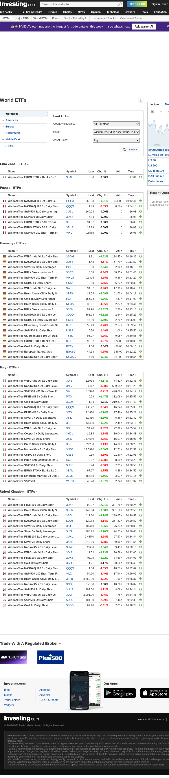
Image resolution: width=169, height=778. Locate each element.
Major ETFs (22, 18)
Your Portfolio (12, 700)
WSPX (70, 481)
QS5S (69, 454)
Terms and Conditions (150, 719)
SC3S (69, 460)
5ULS (69, 600)
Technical (113, 12)
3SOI (69, 515)
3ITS (69, 412)
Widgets (9, 705)
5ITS (69, 396)
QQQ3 (70, 201)
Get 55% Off (137, 4)
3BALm (70, 177)
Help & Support (48, 700)
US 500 (152, 165)
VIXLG (70, 277)
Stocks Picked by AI (75, 18)
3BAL (69, 470)
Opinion (96, 12)
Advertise (45, 695)
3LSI (69, 531)
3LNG (69, 547)
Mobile (8, 695)
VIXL (69, 232)
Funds (56, 18)
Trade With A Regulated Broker (29, 643)
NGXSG (71, 357)
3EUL (69, 222)
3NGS (69, 449)
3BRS (69, 423)
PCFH (69, 267)
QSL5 (69, 320)
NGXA (70, 304)
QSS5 (69, 283)
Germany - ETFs (12, 243)
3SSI (69, 541)
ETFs (6, 18)
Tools (144, 12)
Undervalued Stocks (104, 18)
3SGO (69, 605)
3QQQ (70, 314)
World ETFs (40, 18)
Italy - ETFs (8, 367)
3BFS (69, 293)
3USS (69, 216)
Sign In (155, 4)
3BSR (69, 510)
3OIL (69, 428)
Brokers (130, 12)
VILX (69, 573)
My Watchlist (34, 12)
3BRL (69, 444)
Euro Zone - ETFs (13, 164)
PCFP (69, 298)
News (81, 12)
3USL (69, 211)
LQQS (69, 520)
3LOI (69, 594)
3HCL (69, 433)
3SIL (69, 417)
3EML (69, 475)
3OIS (69, 380)
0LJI (68, 341)
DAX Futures (156, 176)
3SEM (69, 309)
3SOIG (70, 256)
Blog (7, 689)
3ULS (69, 589)
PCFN (69, 346)
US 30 (152, 160)
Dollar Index (155, 181)
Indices (155, 104)
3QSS (69, 261)
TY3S (69, 335)
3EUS (69, 227)
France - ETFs (10, 187)
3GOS (69, 401)
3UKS (69, 504)
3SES (69, 272)
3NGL (69, 386)
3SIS (69, 438)
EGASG (70, 351)
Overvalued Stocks (131, 18)
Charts (67, 12)
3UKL (69, 536)
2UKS (69, 557)
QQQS (70, 206)
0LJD (69, 325)
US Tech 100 (156, 170)
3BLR (69, 578)
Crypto (52, 12)
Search (133, 149)
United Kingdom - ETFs (17, 491)
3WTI (69, 288)
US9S (69, 330)
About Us (44, 689)
